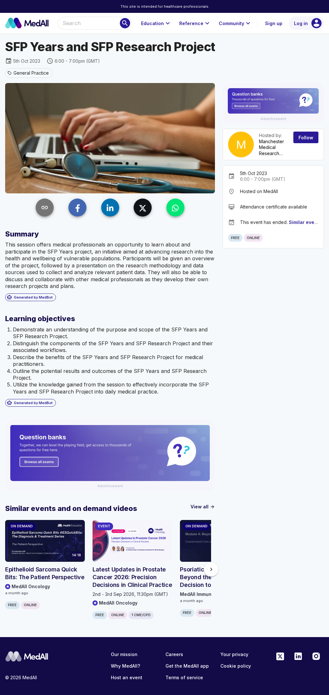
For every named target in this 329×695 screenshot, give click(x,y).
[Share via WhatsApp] (175, 208)
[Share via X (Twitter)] (143, 208)
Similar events (305, 222)
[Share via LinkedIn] (110, 208)
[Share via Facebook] (77, 208)
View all (203, 506)
